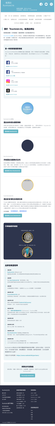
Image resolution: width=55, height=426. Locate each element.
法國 (32, 417)
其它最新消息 (37, 23)
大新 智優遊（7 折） (20, 403)
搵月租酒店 (39, 16)
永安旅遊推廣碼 (47, 19)
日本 (31, 23)
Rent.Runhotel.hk (14, 280)
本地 (32, 419)
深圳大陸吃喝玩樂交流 (16, 310)
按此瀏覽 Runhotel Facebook (11, 66)
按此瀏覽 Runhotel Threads (11, 94)
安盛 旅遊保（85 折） (20, 395)
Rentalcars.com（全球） (36, 397)
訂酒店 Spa (6, 19)
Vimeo (51, 4)
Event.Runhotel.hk (12, 294)
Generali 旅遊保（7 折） (21, 401)
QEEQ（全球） (34, 393)
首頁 (6, 16)
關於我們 (4, 393)
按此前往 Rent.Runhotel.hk (12, 171)
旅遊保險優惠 (38, 19)
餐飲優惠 (31, 19)
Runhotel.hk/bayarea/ (25, 302)
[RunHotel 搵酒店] (8, 6)
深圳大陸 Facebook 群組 (7, 412)
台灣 (32, 412)
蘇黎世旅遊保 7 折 (20, 393)
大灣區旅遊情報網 (22, 19)
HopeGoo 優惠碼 (18, 23)
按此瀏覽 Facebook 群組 (10, 75)
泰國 (32, 414)
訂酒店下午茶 (46, 16)
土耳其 (27, 23)
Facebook (41, 4)
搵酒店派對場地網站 (6, 408)
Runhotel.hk (10, 272)
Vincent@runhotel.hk (27, 375)
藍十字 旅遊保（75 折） (21, 405)
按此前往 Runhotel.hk (11, 131)
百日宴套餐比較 (14, 211)
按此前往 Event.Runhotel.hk (13, 215)
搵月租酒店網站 (5, 406)
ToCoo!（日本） (34, 399)
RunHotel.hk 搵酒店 (9, 36)
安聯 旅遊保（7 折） (20, 399)
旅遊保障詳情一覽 (20, 407)
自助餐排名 (23, 16)
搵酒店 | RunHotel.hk (11, 422)
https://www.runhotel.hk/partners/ (28, 355)
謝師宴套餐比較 (23, 211)
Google (46, 4)
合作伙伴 (4, 395)
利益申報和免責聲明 (6, 397)
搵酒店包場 (14, 19)
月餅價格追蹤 (31, 16)
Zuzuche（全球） (34, 395)
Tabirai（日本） (34, 401)
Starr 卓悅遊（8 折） (20, 397)
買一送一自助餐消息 (14, 16)
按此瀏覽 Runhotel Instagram (12, 85)
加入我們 (4, 399)
